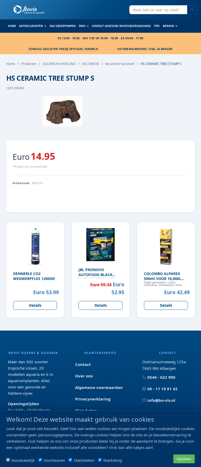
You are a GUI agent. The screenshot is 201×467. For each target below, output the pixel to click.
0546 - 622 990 (161, 377)
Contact (83, 364)
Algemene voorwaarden (99, 387)
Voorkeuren (54, 460)
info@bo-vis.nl (161, 400)
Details (35, 305)
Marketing (112, 460)
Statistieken (84, 460)
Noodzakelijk (23, 460)
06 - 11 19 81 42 (162, 388)
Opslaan (184, 458)
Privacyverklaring (93, 399)
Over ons (84, 375)
